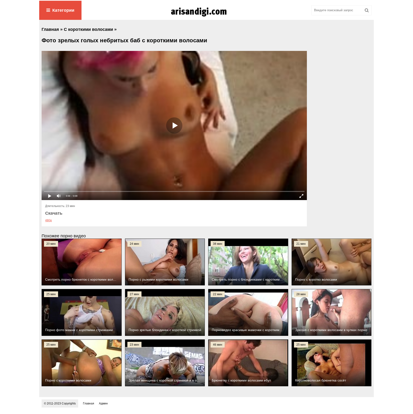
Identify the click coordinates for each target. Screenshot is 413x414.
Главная (88, 403)
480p (48, 220)
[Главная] (206, 16)
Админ (103, 403)
